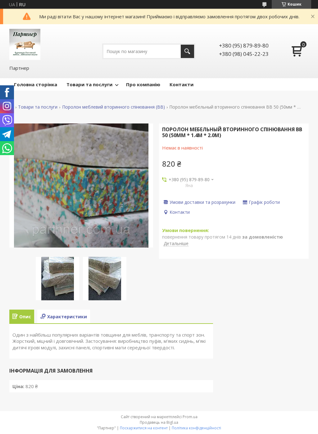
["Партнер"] (24, 44)
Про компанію (143, 84)
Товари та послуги (89, 84)
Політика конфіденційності (196, 428)
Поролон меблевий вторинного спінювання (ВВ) (113, 107)
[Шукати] (187, 51)
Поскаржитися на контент (144, 428)
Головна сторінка (35, 84)
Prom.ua (190, 416)
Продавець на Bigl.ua (159, 422)
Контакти (181, 84)
